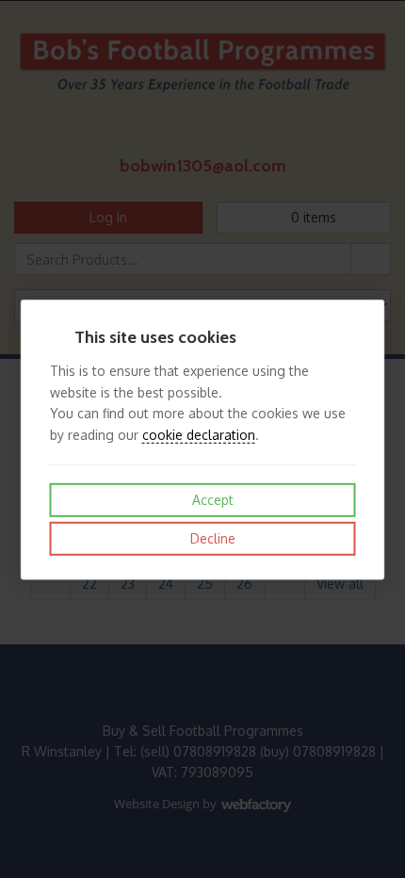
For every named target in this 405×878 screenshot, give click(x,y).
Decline (210, 538)
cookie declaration (198, 434)
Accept (211, 500)
